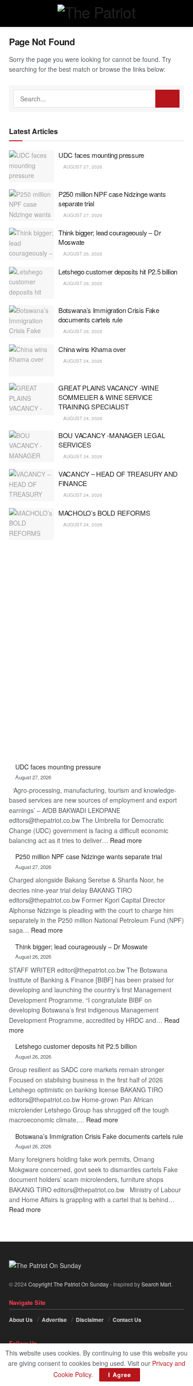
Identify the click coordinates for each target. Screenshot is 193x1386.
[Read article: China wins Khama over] (31, 360)
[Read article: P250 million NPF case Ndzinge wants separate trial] (31, 205)
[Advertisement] (96, 652)
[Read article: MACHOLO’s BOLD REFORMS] (31, 524)
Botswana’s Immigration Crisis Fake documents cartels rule (108, 314)
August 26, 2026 (82, 254)
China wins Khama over (92, 349)
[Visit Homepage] (96, 13)
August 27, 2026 (82, 167)
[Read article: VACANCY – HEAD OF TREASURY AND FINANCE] (31, 485)
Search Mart (156, 1284)
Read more (126, 840)
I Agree (119, 1374)
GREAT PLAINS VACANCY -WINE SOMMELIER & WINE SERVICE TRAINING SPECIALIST (108, 397)
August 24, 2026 (82, 361)
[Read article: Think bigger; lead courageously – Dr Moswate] (31, 244)
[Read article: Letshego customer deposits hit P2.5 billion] (31, 283)
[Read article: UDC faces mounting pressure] (31, 166)
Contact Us (127, 1320)
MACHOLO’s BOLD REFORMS (104, 512)
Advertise (54, 1320)
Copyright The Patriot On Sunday (68, 1284)
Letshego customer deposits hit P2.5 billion (117, 271)
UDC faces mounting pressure (101, 155)
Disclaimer (90, 1320)
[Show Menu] (13, 13)
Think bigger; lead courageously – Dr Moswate (81, 946)
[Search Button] (180, 13)
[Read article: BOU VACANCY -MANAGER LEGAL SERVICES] (31, 446)
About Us (21, 1320)
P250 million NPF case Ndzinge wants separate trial (88, 856)
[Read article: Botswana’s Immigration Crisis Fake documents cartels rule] (31, 321)
